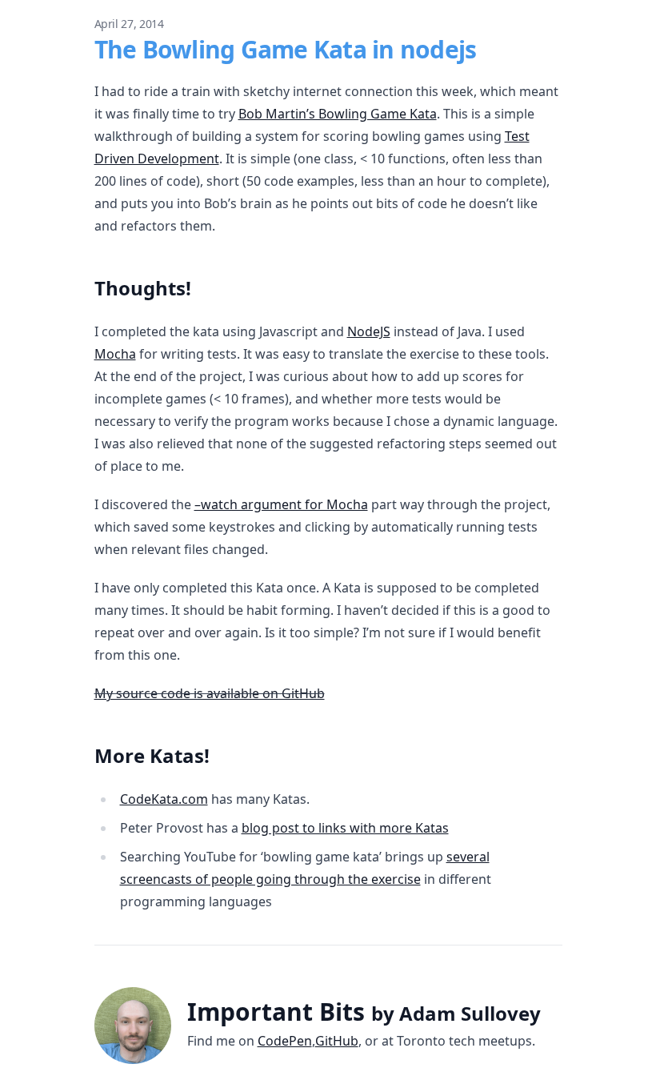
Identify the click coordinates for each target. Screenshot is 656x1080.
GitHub (336, 1041)
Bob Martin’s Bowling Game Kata (337, 113)
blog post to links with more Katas (345, 828)
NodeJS (368, 331)
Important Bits (364, 1011)
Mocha (115, 354)
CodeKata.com (164, 799)
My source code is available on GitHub (209, 693)
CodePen (285, 1041)
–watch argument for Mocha (281, 504)
